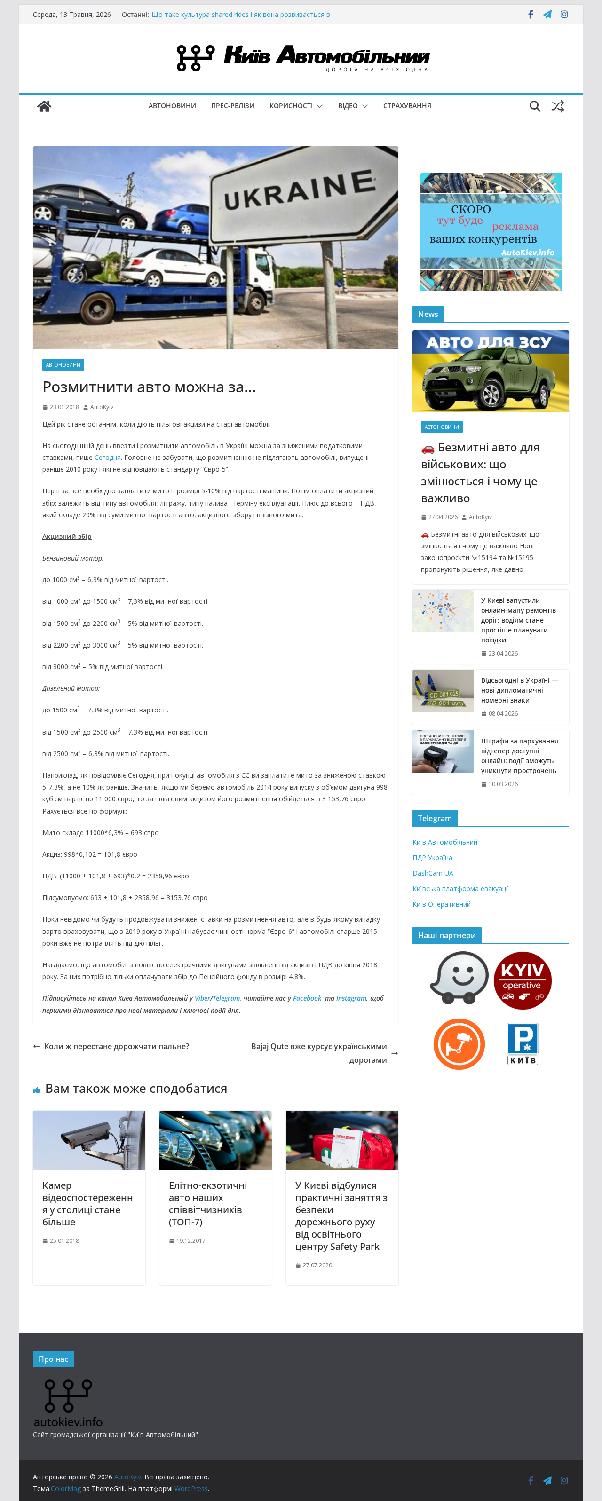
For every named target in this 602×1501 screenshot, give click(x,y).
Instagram (351, 998)
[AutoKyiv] (44, 106)
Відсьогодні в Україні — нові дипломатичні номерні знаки (519, 690)
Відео (348, 105)
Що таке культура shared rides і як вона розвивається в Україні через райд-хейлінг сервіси (240, 19)
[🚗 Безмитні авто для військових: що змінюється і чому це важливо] (490, 371)
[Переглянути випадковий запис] (558, 106)
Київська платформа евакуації (460, 888)
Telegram (226, 998)
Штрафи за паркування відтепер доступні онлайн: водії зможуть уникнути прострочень (519, 755)
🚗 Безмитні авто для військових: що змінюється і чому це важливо (480, 472)
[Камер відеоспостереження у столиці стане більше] (89, 1117)
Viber (202, 998)
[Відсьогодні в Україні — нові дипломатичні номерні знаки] (443, 697)
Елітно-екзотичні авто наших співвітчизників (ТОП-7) (208, 1203)
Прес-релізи (232, 105)
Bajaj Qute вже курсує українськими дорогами (319, 1053)
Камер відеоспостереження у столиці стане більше (87, 1203)
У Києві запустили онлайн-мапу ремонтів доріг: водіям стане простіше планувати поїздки (518, 620)
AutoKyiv (101, 407)
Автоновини (172, 105)
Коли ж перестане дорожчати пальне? (116, 1046)
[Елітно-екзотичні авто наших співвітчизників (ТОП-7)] (215, 1117)
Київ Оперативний (441, 904)
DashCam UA (432, 873)
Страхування (407, 105)
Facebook (307, 998)
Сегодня (108, 457)
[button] (318, 106)
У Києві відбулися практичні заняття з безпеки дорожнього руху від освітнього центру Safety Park (341, 1216)
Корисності (291, 105)
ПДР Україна (432, 857)
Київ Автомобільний (444, 841)
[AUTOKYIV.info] (68, 1382)
